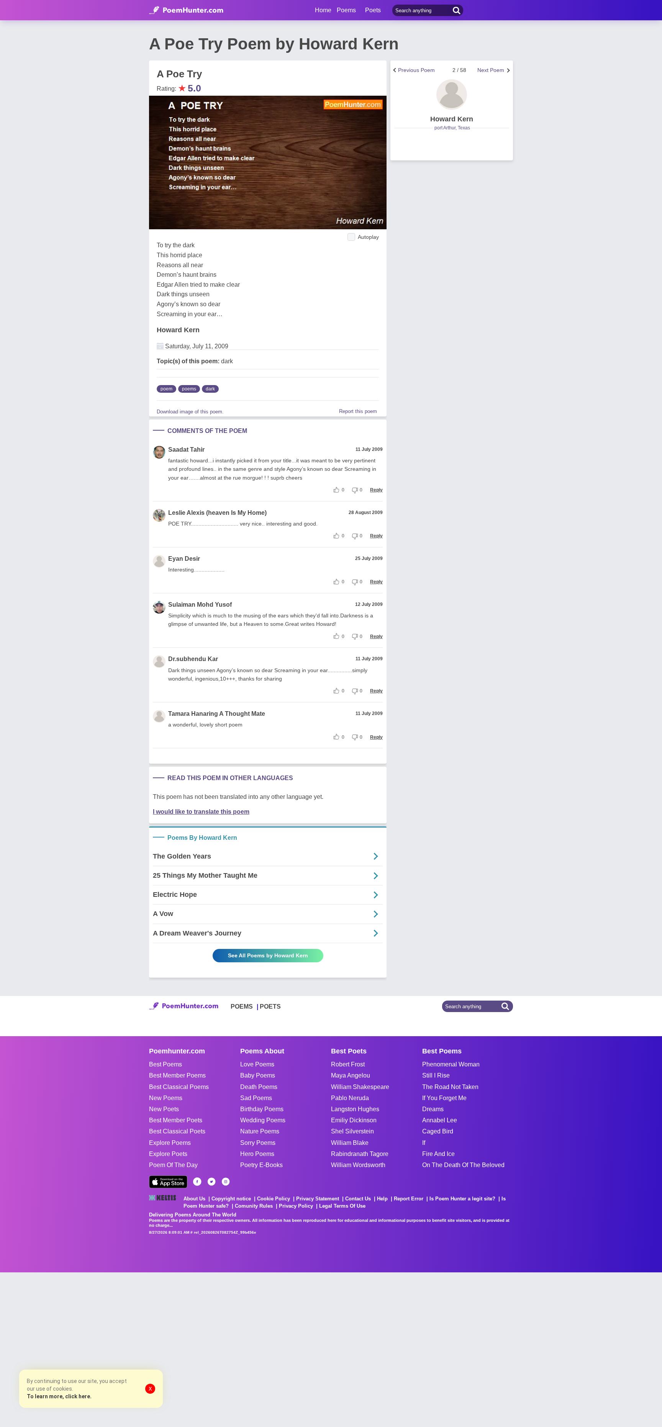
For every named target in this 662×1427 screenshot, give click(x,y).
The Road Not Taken (450, 1087)
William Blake (350, 1143)
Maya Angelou (350, 1075)
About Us (194, 1199)
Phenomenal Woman (451, 1064)
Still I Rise (436, 1075)
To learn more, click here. (59, 1396)
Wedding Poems (262, 1120)
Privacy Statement (317, 1199)
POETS (270, 1006)
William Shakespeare (360, 1087)
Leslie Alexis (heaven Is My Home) (217, 512)
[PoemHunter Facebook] (197, 1181)
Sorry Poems (257, 1143)
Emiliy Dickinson (354, 1120)
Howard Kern (178, 330)
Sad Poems (256, 1098)
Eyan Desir (184, 558)
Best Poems (165, 1064)
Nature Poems (259, 1131)
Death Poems (258, 1087)
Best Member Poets (175, 1120)
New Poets (164, 1109)
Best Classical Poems (179, 1087)
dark (210, 389)
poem (166, 389)
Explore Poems (170, 1143)
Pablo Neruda (350, 1098)
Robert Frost (348, 1064)
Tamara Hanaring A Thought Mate (216, 713)
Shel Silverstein (352, 1131)
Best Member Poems (177, 1075)
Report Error (408, 1199)
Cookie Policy (273, 1199)
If (423, 1143)
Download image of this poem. (190, 412)
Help (382, 1199)
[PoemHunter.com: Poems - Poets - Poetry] (186, 10)
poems (189, 389)
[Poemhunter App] (168, 1182)
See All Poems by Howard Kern (268, 955)
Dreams (433, 1109)
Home (323, 10)
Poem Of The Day (173, 1165)
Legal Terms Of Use (342, 1206)
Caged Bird (437, 1131)
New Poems (165, 1098)
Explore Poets (168, 1154)
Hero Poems (257, 1154)
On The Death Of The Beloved (463, 1165)
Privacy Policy (296, 1206)
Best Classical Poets (177, 1131)
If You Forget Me (444, 1098)
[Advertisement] (115, 1348)
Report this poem (358, 411)
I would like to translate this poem (201, 811)
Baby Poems (257, 1075)
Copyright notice (231, 1199)
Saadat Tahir (186, 449)
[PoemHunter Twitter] (211, 1181)
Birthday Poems (261, 1109)
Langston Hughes (355, 1109)
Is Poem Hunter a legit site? (462, 1199)
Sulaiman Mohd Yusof (200, 604)
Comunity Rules (254, 1206)
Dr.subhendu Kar (193, 659)
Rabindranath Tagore (359, 1154)
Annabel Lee (439, 1120)
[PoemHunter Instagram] (225, 1181)
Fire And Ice (438, 1154)
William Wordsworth (358, 1165)
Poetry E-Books (261, 1165)
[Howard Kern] (451, 94)
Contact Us (358, 1199)
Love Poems (257, 1064)
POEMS (242, 1006)
